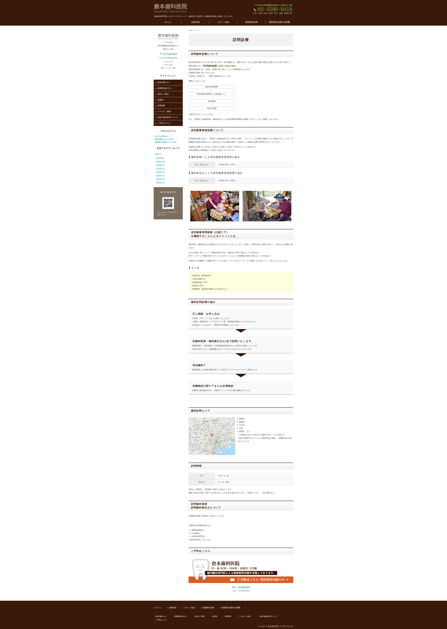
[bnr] (241, 582)
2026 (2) (158, 154)
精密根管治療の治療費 (279, 22)
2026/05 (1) (160, 168)
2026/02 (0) (160, 179)
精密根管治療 (251, 22)
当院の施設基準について (167, 117)
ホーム (167, 22)
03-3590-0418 (170, 53)
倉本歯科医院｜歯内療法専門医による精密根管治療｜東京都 (170, 8)
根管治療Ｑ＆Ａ (163, 82)
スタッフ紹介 (223, 22)
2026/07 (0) (160, 161)
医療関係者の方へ (164, 88)
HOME (191, 30)
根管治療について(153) (164, 139)
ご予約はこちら (164, 123)
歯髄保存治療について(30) (165, 142)
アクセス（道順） (164, 111)
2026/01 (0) (160, 182)
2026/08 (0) (160, 158)
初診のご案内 (163, 94)
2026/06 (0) (160, 165)
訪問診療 (161, 106)
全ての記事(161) (161, 136)
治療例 (160, 100)
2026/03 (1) (160, 175)
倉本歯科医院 (273, 626)
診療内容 (195, 22)
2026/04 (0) (160, 172)
